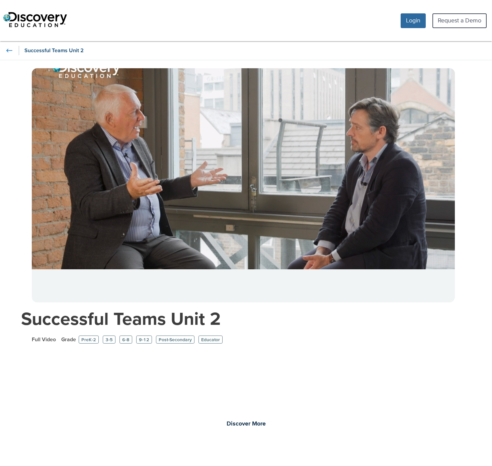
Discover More (246, 424)
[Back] (9, 50)
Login (413, 20)
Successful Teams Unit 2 (121, 318)
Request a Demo (459, 20)
